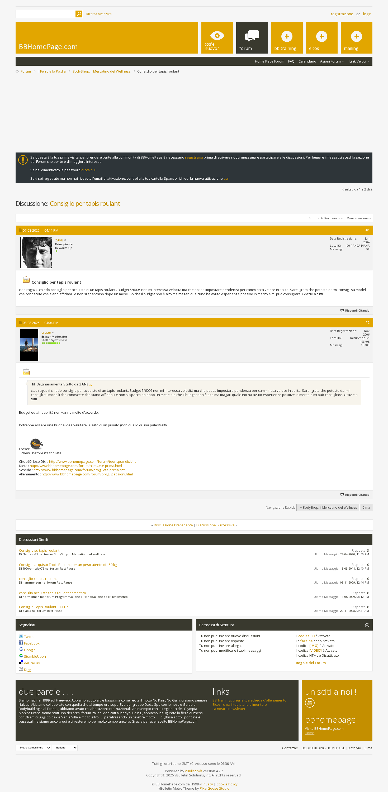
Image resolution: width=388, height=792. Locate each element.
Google (30, 649)
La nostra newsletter (228, 708)
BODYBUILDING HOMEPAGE (323, 748)
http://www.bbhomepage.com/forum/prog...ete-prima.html (80, 469)
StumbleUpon (35, 656)
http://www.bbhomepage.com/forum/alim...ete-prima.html (76, 465)
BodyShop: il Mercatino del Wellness (102, 71)
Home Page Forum (269, 61)
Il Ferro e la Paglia (52, 71)
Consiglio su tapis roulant (39, 550)
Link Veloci (357, 61)
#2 (368, 322)
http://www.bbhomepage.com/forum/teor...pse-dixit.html (94, 461)
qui (226, 178)
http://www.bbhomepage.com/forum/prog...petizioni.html (87, 474)
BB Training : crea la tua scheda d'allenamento (249, 700)
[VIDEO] (315, 650)
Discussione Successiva (215, 525)
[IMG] (314, 645)
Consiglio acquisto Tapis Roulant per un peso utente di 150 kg (68, 564)
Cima (366, 507)
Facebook (32, 643)
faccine (306, 640)
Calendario (307, 61)
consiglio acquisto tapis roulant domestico (52, 592)
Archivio (354, 748)
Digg (27, 669)
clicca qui (88, 170)
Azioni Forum (330, 61)
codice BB (306, 635)
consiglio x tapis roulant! (38, 578)
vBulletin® (193, 771)
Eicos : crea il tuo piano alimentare (239, 704)
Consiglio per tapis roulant (85, 203)
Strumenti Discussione (324, 218)
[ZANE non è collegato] (36, 252)
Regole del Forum (311, 662)
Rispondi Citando (357, 310)
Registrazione (342, 13)
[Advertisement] (194, 113)
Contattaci (290, 748)
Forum (26, 71)
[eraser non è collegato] (29, 345)
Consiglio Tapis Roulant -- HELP (43, 606)
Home (309, 732)
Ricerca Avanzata (99, 14)
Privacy (207, 784)
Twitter (29, 636)
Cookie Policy (227, 784)
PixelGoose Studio (214, 788)
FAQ (291, 61)
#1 (368, 230)
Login (367, 13)
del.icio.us (32, 663)
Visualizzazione (358, 218)
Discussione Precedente (173, 525)
